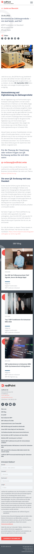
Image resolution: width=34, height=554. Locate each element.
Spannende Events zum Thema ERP (11, 423)
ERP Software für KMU (7, 420)
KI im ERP (3, 415)
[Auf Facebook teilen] (9, 38)
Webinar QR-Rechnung (8, 173)
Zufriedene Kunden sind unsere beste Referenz (15, 432)
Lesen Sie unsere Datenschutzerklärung (27, 550)
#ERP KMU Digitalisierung (11, 377)
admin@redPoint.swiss (7, 397)
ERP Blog (3, 412)
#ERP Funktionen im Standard (12, 25)
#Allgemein (7, 283)
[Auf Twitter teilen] (15, 38)
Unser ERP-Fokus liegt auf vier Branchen (12, 429)
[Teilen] (2, 38)
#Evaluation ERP (7, 27)
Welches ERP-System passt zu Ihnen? (11, 438)
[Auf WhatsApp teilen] (12, 38)
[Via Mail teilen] (5, 38)
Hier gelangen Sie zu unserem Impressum (28, 547)
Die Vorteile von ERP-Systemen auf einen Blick (14, 435)
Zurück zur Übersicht (11, 8)
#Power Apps (6, 30)
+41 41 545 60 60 (5, 395)
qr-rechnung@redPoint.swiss (14, 162)
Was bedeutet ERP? (6, 417)
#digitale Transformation (11, 286)
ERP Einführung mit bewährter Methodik (13, 426)
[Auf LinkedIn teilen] (18, 38)
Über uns (3, 409)
